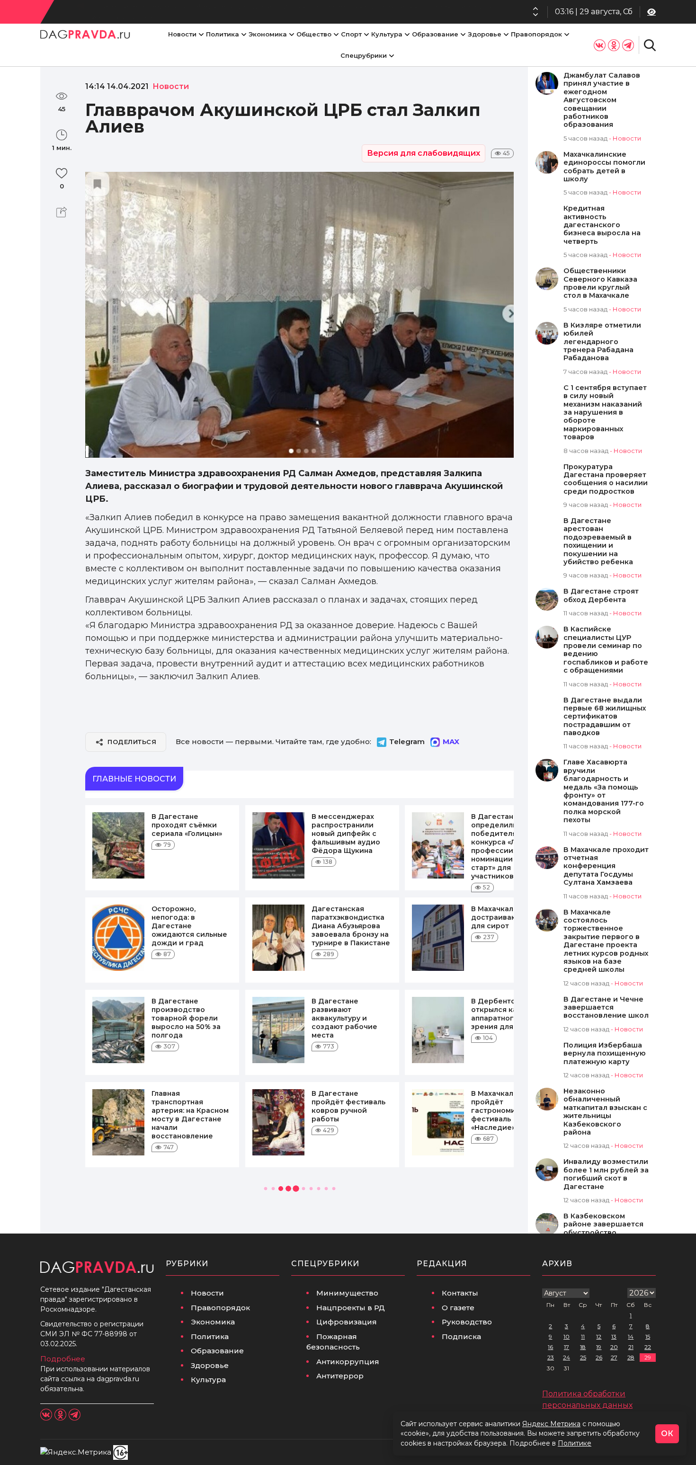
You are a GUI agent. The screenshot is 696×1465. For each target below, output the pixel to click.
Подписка (461, 1336)
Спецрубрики (363, 55)
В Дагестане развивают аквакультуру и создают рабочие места (344, 1018)
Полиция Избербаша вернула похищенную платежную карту (604, 1053)
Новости (182, 34)
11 (583, 1336)
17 (566, 1346)
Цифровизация (346, 1321)
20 (614, 1346)
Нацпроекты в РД (350, 1307)
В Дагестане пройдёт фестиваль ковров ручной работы (348, 1106)
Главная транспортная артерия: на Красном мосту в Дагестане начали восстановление (190, 1114)
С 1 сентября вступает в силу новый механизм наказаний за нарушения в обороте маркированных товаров (605, 412)
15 (647, 1336)
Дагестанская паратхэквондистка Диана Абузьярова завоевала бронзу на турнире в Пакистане (351, 926)
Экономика (268, 34)
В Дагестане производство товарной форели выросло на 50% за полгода (186, 1018)
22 (647, 1346)
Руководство (467, 1321)
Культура (386, 34)
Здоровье (484, 34)
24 (566, 1357)
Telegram (407, 741)
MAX (451, 741)
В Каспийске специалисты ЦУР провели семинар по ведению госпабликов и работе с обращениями (605, 650)
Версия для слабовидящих (423, 153)
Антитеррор (340, 1375)
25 (583, 1357)
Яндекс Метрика (551, 1424)
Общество (313, 34)
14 (631, 1336)
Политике (574, 1443)
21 (631, 1346)
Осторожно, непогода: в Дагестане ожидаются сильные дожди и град (189, 926)
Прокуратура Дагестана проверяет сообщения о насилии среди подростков (605, 479)
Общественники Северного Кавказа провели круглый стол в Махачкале (600, 283)
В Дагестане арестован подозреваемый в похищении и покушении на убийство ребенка (598, 541)
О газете (458, 1307)
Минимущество (347, 1292)
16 (550, 1346)
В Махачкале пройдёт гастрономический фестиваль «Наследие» (507, 1110)
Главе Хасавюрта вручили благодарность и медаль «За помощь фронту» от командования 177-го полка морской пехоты (603, 791)
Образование (435, 34)
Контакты (460, 1292)
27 (614, 1357)
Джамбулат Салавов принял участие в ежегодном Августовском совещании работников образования (601, 100)
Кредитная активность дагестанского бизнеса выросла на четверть (602, 225)
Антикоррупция (347, 1361)
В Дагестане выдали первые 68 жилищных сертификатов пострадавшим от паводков (604, 716)
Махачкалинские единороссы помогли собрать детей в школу (604, 167)
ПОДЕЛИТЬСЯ (131, 742)
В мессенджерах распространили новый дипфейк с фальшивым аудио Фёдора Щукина (346, 833)
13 (613, 1336)
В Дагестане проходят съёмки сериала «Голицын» (187, 825)
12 (598, 1336)
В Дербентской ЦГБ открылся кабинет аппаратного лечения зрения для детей (511, 1014)
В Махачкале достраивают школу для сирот (508, 917)
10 (566, 1336)
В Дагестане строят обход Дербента (601, 595)
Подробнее (62, 1358)
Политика (222, 34)
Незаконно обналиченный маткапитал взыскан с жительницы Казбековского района (605, 1111)
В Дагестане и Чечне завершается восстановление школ (606, 1007)
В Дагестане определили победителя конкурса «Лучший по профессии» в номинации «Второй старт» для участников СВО (292, 12)
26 (599, 1357)
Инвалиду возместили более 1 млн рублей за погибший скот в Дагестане (606, 1174)
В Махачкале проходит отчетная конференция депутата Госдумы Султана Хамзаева (606, 866)
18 (583, 1346)
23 (550, 1357)
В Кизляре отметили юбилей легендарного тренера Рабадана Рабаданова (602, 342)
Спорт (351, 34)
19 (598, 1346)
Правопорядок (536, 34)
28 (630, 1357)
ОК (667, 1433)
